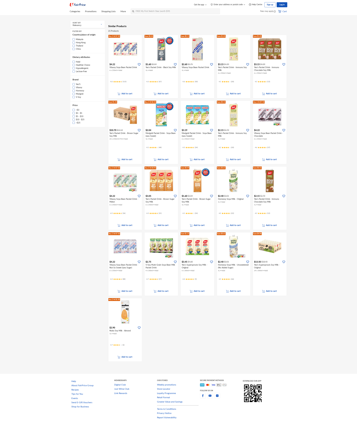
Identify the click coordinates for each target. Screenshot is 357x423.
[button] (275, 11)
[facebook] (203, 397)
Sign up (270, 5)
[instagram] (217, 397)
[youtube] (210, 397)
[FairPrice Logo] (78, 5)
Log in (282, 5)
